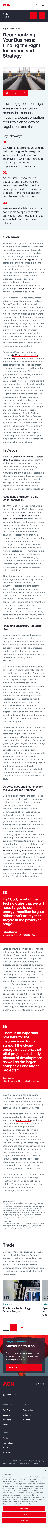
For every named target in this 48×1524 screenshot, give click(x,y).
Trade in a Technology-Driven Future (17, 1310)
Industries (27, 1414)
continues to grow (25, 259)
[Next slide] (13, 1327)
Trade (5, 14)
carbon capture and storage (30, 288)
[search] (37, 5)
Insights (26, 1419)
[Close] (45, 1470)
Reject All (24, 1514)
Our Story (7, 1410)
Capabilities (28, 1410)
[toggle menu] (43, 4)
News (5, 1424)
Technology (8, 1443)
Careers (6, 1414)
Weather (6, 1447)
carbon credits (23, 1120)
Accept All (24, 1520)
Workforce (7, 1452)
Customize (24, 1508)
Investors (7, 1419)
